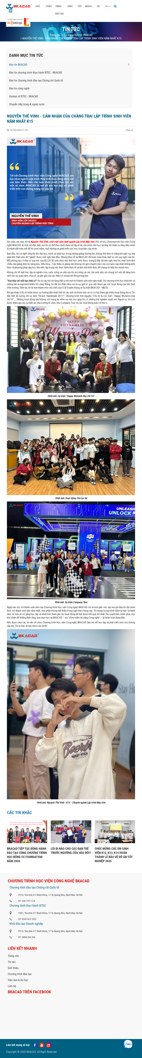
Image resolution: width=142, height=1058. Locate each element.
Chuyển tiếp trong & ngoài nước (27, 104)
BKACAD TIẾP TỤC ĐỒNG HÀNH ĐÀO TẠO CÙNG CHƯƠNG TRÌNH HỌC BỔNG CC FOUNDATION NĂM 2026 (27, 855)
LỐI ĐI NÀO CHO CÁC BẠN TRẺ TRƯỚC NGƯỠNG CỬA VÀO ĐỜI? (71, 851)
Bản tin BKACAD (83, 35)
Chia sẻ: (130, 130)
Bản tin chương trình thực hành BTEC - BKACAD (35, 72)
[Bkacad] (108, 6)
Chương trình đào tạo (20, 974)
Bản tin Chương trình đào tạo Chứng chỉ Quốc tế (36, 80)
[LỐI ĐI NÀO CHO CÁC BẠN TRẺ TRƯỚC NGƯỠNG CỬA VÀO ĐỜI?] (71, 842)
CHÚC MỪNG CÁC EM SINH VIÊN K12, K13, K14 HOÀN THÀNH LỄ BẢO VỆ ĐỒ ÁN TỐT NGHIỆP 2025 (113, 855)
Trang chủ (55, 35)
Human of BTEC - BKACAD (23, 96)
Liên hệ (12, 986)
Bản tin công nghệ (19, 88)
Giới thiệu (13, 968)
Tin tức (67, 35)
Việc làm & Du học (18, 980)
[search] (115, 6)
